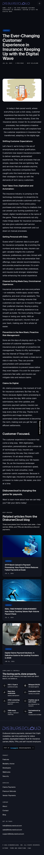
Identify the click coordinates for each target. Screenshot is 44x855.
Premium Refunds (9, 791)
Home (4, 8)
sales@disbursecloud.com (12, 830)
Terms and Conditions (18, 848)
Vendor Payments (9, 795)
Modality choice (8, 764)
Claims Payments (9, 787)
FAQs (29, 848)
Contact (6, 810)
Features (6, 759)
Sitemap (5, 848)
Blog (9, 8)
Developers (7, 768)
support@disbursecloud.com (13, 834)
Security (6, 776)
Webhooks (6, 772)
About (5, 806)
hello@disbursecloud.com (12, 826)
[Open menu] (39, 3)
